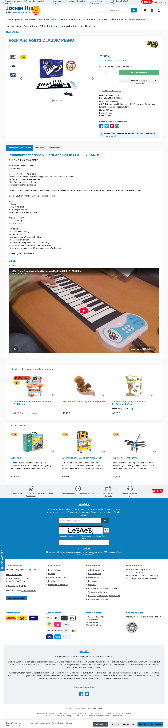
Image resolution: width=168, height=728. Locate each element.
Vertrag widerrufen (16, 598)
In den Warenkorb (139, 73)
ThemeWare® (117, 716)
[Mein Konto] (152, 10)
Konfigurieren (100, 724)
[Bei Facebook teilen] (101, 126)
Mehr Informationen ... (14, 725)
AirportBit (16, 458)
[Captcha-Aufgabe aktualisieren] (106, 530)
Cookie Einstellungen (57, 577)
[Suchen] (134, 10)
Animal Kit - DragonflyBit (125, 458)
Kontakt (51, 573)
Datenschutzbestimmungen (68, 552)
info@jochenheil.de (16, 586)
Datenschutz (93, 577)
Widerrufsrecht (94, 573)
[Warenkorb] (159, 10)
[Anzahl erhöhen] (111, 72)
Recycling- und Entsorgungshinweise (104, 595)
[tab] (19, 148)
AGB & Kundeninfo (96, 570)
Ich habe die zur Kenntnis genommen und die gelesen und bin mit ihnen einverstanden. (85, 553)
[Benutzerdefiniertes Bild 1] (11, 618)
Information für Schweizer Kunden (103, 588)
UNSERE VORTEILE (2, 559)
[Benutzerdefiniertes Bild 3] (33, 618)
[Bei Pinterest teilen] (111, 126)
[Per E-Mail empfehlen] (117, 126)
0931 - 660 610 (14, 574)
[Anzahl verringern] (101, 72)
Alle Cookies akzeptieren (150, 724)
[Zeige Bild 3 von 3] (61, 100)
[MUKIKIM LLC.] (152, 43)
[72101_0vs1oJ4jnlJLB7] (57, 78)
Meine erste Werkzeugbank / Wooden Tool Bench (32, 402)
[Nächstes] (93, 78)
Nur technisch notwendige (123, 724)
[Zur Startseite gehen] (23, 10)
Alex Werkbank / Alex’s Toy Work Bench (82, 458)
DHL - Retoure (54, 570)
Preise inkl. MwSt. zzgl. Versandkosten (113, 60)
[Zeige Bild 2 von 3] (57, 100)
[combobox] (111, 10)
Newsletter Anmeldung (58, 584)
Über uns (92, 584)
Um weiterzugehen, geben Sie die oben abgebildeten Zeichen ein (84, 537)
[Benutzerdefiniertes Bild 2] (22, 618)
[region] (51, 78)
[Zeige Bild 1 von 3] (53, 100)
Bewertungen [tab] (54, 148)
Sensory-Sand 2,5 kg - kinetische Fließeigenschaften (129, 402)
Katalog (51, 581)
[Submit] (105, 520)
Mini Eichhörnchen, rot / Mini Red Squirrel (84, 401)
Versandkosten (77, 713)
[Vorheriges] (21, 78)
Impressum (93, 581)
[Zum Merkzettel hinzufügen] (53, 395)
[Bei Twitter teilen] (106, 126)
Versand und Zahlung (97, 592)
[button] (139, 81)
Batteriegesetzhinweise (98, 599)
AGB (105, 552)
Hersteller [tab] (39, 148)
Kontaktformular (28, 591)
